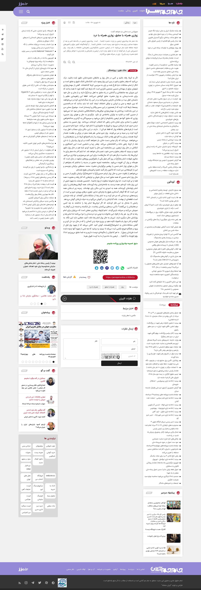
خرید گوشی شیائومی (51, 454)
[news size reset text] (69, 62)
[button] (45, 303)
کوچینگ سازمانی (40, 497)
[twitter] (3, 39)
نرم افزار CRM (27, 467)
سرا (135, 22)
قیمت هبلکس (27, 497)
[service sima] (162, 4)
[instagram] (3, 30)
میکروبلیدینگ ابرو (38, 487)
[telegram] (3, 35)
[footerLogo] (167, 569)
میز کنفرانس (26, 512)
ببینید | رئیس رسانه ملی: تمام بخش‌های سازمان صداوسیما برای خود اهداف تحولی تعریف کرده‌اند (39, 266)
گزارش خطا (67, 277)
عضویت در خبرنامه (104, 569)
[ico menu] (22, 11)
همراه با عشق (109, 287)
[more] (149, 493)
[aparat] (3, 44)
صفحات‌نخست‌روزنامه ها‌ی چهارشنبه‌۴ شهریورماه (38, 355)
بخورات (28, 452)
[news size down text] (73, 62)
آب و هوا (91, 569)
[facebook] (107, 268)
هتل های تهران (27, 477)
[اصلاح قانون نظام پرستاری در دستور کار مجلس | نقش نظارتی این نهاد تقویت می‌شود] (50, 384)
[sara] (164, 11)
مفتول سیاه (51, 495)
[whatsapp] (122, 268)
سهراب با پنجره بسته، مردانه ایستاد (33, 403)
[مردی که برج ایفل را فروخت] (172, 538)
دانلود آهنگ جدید (38, 461)
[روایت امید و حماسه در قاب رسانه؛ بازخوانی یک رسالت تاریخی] (26, 289)
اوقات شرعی (81, 569)
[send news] (69, 22)
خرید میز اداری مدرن (39, 508)
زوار (122, 287)
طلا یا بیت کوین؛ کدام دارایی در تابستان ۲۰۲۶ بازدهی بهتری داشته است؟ (155, 551)
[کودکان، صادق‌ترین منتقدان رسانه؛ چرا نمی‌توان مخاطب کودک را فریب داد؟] (172, 505)
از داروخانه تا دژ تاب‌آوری (51, 286)
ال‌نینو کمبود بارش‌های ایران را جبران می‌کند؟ (33, 426)
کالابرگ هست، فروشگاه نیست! (155, 529)
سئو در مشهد (25, 459)
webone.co (50, 475)
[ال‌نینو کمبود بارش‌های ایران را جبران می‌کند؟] (50, 426)
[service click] (154, 4)
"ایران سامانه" (166, 585)
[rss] (3, 54)
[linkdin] (102, 268)
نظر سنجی (70, 569)
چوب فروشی (50, 446)
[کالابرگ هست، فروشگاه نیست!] (172, 522)
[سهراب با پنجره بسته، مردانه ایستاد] (50, 400)
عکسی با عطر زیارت (129, 315)
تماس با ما (141, 569)
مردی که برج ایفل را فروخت (156, 536)
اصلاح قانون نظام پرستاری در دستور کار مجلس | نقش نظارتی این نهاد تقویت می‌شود (33, 388)
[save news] (74, 22)
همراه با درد (93, 287)
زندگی (127, 22)
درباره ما (131, 569)
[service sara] (170, 4)
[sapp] (3, 49)
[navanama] (179, 4)
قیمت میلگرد (25, 506)
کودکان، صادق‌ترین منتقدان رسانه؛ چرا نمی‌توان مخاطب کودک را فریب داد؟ (156, 506)
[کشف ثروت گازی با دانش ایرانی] (50, 413)
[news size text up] (64, 62)
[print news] (64, 23)
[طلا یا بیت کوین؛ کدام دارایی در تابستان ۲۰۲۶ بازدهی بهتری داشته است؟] (172, 550)
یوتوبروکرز (39, 446)
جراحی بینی (26, 446)
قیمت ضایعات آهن (26, 487)
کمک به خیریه (52, 487)
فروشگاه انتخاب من (39, 477)
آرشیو (115, 569)
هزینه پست (38, 452)
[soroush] (96, 268)
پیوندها (123, 569)
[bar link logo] (23, 4)
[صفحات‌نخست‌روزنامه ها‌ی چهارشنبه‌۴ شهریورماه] (38, 334)
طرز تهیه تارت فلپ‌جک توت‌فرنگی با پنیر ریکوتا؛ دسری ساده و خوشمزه (161, 295)
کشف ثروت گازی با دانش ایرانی (34, 417)
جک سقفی (51, 506)
